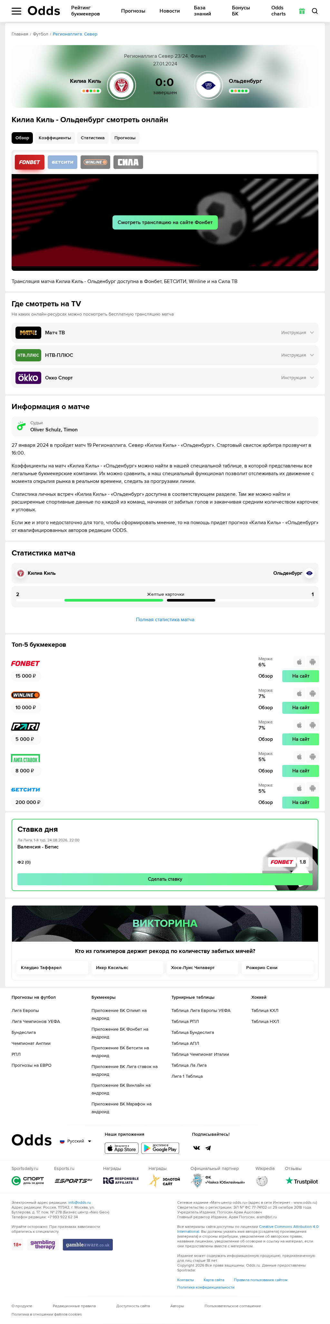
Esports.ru (73, 1180)
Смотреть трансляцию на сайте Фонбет (165, 222)
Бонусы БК (241, 11)
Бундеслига (24, 1032)
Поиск (314, 11)
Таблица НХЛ (265, 1021)
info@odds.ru (79, 1202)
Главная (20, 34)
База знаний (202, 11)
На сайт (300, 676)
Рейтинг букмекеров (85, 11)
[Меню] (16, 11)
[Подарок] (302, 11)
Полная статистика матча (165, 619)
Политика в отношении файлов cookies (47, 1314)
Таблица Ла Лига (189, 1065)
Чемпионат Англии (31, 1043)
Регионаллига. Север (75, 34)
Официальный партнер (217, 1180)
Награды (121, 1180)
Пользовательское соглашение (233, 1306)
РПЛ (16, 1054)
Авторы (177, 1306)
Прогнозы (133, 11)
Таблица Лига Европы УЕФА (200, 1010)
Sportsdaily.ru (28, 1180)
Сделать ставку (165, 879)
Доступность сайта (133, 1306)
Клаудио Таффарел (41, 967)
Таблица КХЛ (264, 1010)
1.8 (303, 862)
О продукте (22, 1306)
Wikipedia (262, 1180)
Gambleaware (88, 1244)
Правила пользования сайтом (260, 1280)
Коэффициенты (55, 138)
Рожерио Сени (261, 967)
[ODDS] (44, 10)
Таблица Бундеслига (192, 1032)
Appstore (122, 1148)
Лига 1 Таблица (187, 1076)
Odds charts (278, 11)
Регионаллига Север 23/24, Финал (165, 56)
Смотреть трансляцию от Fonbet (29, 162)
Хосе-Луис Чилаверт (193, 967)
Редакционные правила (74, 1306)
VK (196, 1147)
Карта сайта (214, 1280)
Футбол (40, 34)
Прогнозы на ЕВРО (32, 1065)
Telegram (208, 1147)
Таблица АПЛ (185, 1043)
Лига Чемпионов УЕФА (36, 1021)
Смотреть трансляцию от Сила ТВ (128, 162)
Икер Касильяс (112, 967)
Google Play (160, 1148)
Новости (170, 11)
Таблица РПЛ (185, 1021)
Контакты (185, 1280)
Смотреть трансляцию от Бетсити (62, 162)
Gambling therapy (43, 1244)
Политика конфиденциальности (206, 1287)
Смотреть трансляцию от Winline (95, 162)
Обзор (22, 138)
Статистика (93, 138)
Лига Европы (25, 1010)
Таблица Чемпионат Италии (200, 1054)
